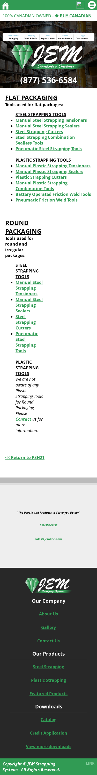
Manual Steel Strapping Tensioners (51, 120)
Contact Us (48, 641)
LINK (90, 763)
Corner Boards (65, 38)
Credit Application (48, 733)
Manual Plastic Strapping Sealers (49, 171)
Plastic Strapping (48, 680)
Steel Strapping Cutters (39, 131)
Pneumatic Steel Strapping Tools (49, 149)
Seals (34, 38)
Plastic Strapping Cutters (41, 177)
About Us (48, 614)
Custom (65, 35)
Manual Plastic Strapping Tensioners (53, 166)
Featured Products (48, 694)
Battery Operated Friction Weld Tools (53, 194)
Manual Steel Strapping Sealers (48, 126)
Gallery (48, 627)
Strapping (13, 38)
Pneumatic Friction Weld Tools (47, 200)
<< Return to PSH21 (24, 457)
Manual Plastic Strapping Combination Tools (42, 185)
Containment (82, 38)
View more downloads (48, 746)
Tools (26, 38)
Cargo (82, 35)
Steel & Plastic (13, 35)
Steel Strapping (48, 667)
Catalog (48, 719)
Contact (23, 419)
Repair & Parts (48, 38)
